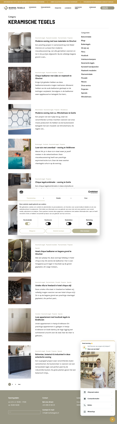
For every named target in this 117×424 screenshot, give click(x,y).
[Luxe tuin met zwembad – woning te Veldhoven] (19, 154)
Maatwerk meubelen (51, 38)
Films (83, 52)
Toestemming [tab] (31, 198)
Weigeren (32, 231)
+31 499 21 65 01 (48, 405)
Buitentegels (38, 144)
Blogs (83, 40)
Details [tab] (58, 198)
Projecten (70, 38)
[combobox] (24, 412)
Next (19, 384)
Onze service (86, 85)
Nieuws (84, 82)
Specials (37, 248)
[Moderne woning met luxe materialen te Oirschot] (19, 47)
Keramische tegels (40, 38)
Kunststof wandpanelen (90, 67)
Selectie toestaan (58, 231)
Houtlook (45, 144)
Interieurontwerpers (88, 59)
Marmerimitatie (62, 38)
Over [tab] (85, 198)
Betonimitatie (39, 110)
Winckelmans (64, 110)
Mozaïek (57, 282)
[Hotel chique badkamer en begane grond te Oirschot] (19, 256)
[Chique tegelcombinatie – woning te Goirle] (19, 187)
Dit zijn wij (85, 48)
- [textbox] (10, 412)
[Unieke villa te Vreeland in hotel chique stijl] (19, 290)
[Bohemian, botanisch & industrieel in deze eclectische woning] (19, 362)
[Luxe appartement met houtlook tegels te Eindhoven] (19, 324)
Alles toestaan (84, 231)
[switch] (48, 223)
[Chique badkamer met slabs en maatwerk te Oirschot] (19, 83)
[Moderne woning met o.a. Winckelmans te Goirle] (19, 119)
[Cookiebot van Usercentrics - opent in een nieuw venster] (90, 192)
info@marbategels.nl (50, 413)
